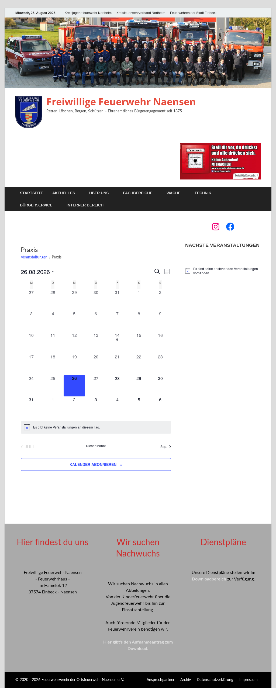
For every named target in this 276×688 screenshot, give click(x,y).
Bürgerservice (36, 205)
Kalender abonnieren (93, 464)
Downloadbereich (209, 579)
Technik (203, 193)
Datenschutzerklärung (215, 680)
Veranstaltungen (34, 257)
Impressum (248, 680)
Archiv (185, 680)
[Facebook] (230, 226)
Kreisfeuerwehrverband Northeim (140, 13)
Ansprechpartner (160, 680)
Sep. (163, 446)
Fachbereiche (137, 193)
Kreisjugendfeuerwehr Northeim (88, 13)
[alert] (96, 427)
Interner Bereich (85, 205)
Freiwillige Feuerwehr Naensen (121, 101)
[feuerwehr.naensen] (215, 226)
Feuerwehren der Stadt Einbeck (193, 13)
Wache (173, 193)
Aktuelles (63, 193)
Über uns (99, 193)
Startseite (31, 193)
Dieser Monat (96, 446)
